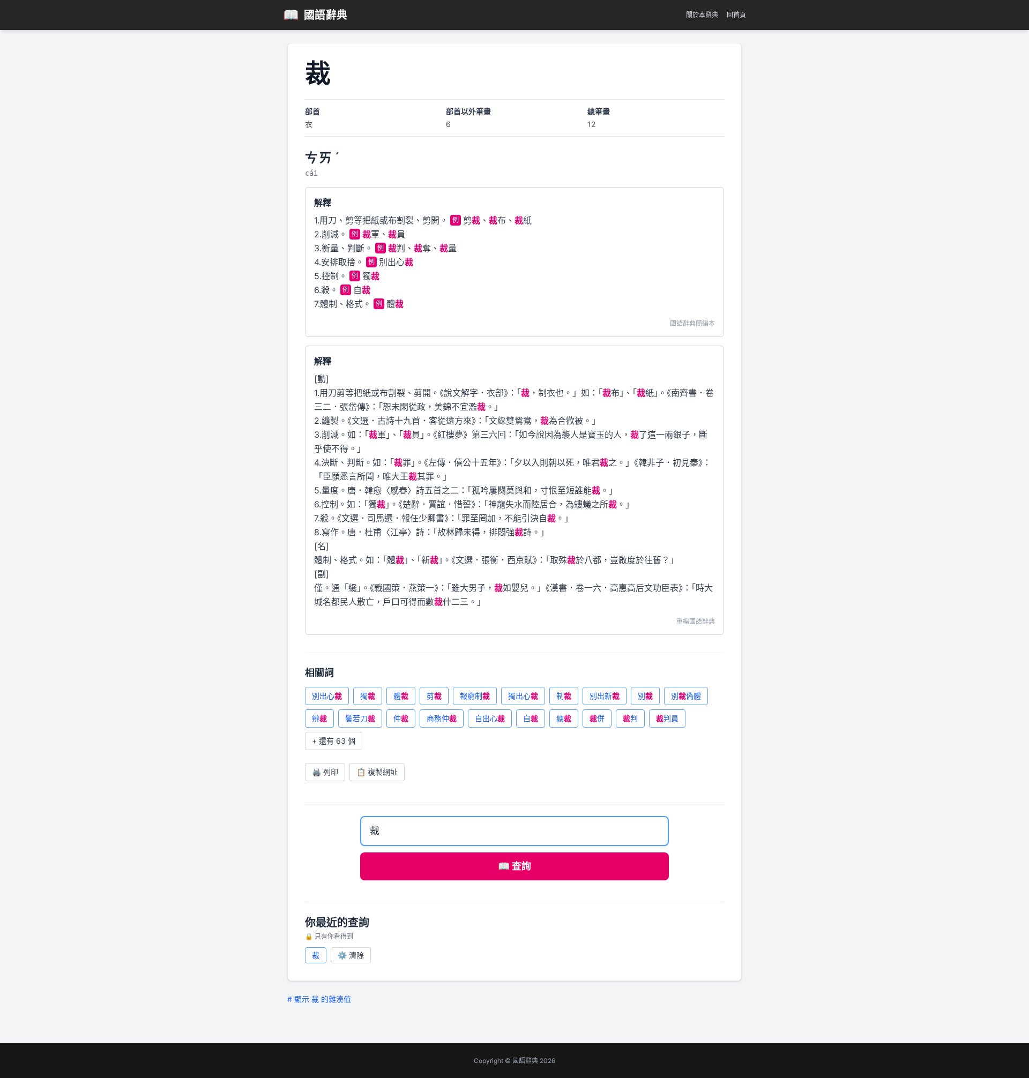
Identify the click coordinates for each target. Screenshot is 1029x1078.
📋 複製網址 (377, 771)
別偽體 (686, 695)
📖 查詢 (514, 866)
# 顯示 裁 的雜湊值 (319, 999)
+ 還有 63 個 (333, 740)
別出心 (327, 695)
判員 (667, 718)
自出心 (490, 718)
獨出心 (523, 695)
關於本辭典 (702, 15)
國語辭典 (315, 15)
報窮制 (475, 695)
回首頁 (736, 15)
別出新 (605, 695)
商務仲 (442, 718)
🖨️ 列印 (325, 771)
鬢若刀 (360, 718)
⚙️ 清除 (351, 955)
